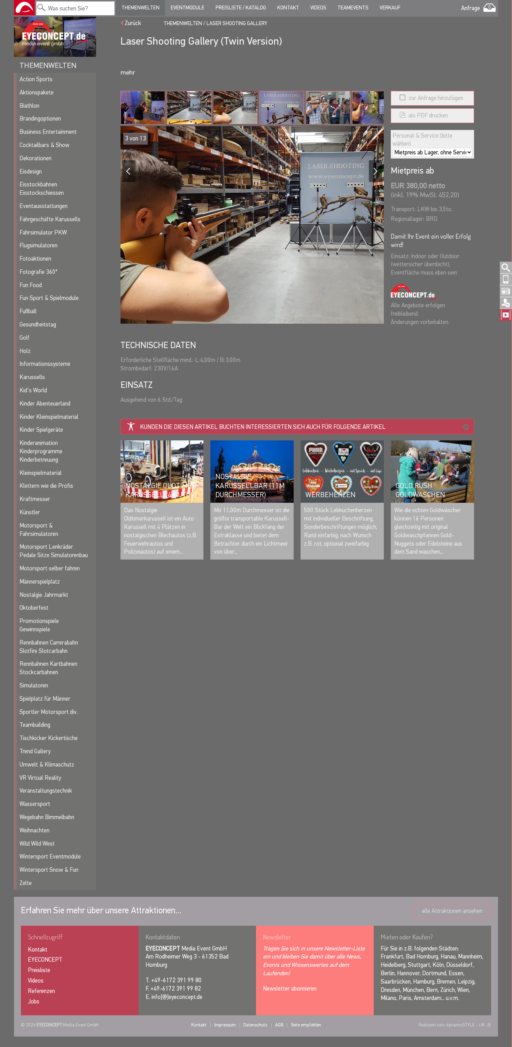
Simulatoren (34, 685)
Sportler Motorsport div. (49, 712)
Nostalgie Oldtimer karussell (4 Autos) (161, 490)
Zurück (133, 23)
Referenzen (41, 991)
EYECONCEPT (45, 959)
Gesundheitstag (38, 324)
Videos (318, 8)
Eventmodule (187, 8)
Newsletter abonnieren (290, 988)
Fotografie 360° (38, 272)
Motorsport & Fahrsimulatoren (39, 530)
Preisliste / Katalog (241, 8)
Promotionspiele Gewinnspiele (39, 625)
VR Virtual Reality (40, 778)
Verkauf (390, 8)
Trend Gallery (35, 751)
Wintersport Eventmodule (50, 856)
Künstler (30, 512)
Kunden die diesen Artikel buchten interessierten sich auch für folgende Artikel (263, 427)
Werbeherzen (330, 494)
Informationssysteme (45, 364)
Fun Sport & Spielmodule (49, 298)
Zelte (26, 883)
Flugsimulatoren (38, 245)
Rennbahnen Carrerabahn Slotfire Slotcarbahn (49, 647)
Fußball (28, 311)
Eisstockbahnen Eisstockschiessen (42, 189)
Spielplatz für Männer (45, 698)
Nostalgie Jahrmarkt (44, 595)
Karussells (32, 377)
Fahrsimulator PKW (43, 232)
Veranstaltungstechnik (46, 790)
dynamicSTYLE (460, 1024)
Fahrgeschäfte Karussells (50, 219)
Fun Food (31, 285)
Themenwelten (141, 8)
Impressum (225, 1024)
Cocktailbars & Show (44, 145)
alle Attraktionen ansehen (452, 911)
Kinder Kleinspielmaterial (49, 417)
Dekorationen (36, 158)
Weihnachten (34, 830)
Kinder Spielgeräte (41, 429)
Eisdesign (31, 171)
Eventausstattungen (44, 206)
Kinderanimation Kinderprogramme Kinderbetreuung (41, 451)
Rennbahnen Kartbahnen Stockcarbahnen (48, 668)
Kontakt (288, 8)
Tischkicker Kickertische (49, 738)
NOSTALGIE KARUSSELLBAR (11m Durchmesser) (250, 486)
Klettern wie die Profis (46, 486)
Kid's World (33, 390)
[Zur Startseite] (24, 7)
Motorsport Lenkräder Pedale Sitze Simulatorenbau (54, 551)
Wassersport (35, 804)
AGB (279, 1024)
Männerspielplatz (40, 581)
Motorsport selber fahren (50, 568)
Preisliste (39, 970)
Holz (25, 351)
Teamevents (353, 8)
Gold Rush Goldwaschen (420, 490)
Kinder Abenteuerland (45, 403)
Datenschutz (255, 1024)
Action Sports (36, 79)
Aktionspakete (37, 92)
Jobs (33, 1001)
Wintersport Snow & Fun (49, 869)
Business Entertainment (48, 132)
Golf (25, 337)
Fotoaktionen (35, 258)
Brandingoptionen (40, 118)
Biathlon (29, 105)
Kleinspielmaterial (41, 473)
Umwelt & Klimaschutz (47, 764)
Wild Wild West (37, 843)
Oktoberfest (34, 607)
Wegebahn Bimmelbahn (47, 817)
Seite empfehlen (306, 1024)
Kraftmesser (35, 499)
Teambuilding (35, 725)
